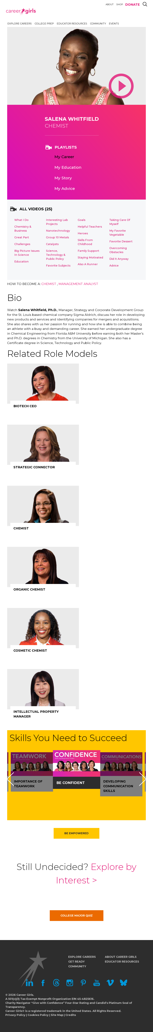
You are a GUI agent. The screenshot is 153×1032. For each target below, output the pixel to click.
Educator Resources (72, 23)
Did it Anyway (118, 259)
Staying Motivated (90, 257)
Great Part (21, 237)
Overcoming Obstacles (118, 250)
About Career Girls (121, 957)
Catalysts (52, 244)
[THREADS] (56, 985)
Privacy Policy (15, 1015)
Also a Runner (88, 264)
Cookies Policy (38, 1015)
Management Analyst (78, 284)
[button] (10, 779)
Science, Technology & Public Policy (55, 255)
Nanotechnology (58, 230)
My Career (64, 156)
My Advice (64, 188)
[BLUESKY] (123, 985)
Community (98, 23)
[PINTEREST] (83, 985)
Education (21, 261)
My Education (67, 167)
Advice (114, 265)
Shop (119, 4)
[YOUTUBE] (96, 985)
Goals (81, 220)
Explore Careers (19, 23)
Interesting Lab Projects (57, 222)
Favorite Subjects (58, 265)
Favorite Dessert (121, 241)
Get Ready (76, 961)
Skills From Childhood (85, 242)
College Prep (44, 23)
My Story (63, 178)
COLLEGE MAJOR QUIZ (77, 915)
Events (114, 23)
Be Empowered (76, 833)
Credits (70, 1015)
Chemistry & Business (22, 228)
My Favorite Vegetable (117, 232)
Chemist (48, 284)
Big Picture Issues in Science (26, 253)
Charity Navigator (17, 1003)
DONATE (132, 4)
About (109, 4)
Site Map (57, 1015)
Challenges (22, 244)
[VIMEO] (110, 985)
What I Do (21, 220)
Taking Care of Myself (119, 222)
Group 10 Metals (57, 237)
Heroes (83, 233)
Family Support (88, 250)
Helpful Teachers (90, 226)
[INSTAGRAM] (70, 985)
